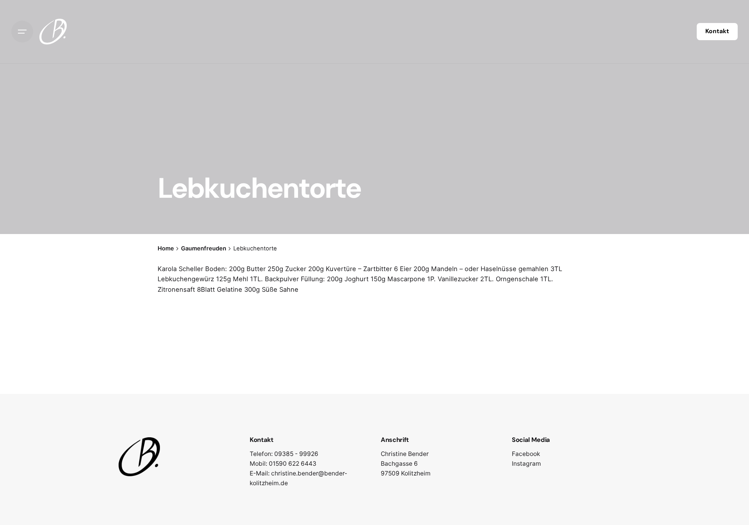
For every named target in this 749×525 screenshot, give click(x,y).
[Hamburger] (22, 32)
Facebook (526, 454)
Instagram (526, 463)
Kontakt (717, 31)
